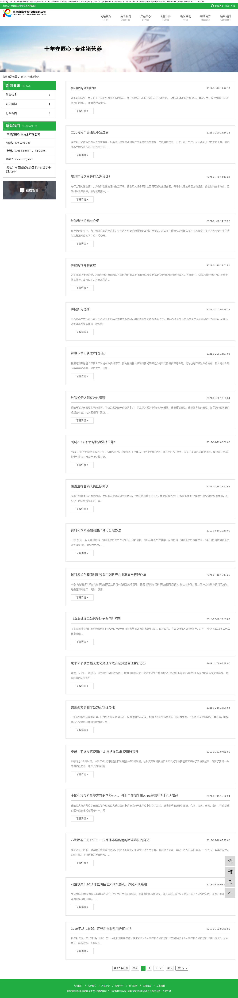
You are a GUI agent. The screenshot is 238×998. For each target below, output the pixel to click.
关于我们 (125, 18)
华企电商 (167, 991)
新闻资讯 (185, 18)
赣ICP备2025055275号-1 (139, 991)
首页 (135, 968)
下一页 (158, 968)
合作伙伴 (165, 18)
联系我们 (225, 18)
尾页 (169, 968)
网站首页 (106, 18)
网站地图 (219, 6)
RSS (227, 6)
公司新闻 (11, 103)
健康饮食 (11, 94)
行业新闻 (11, 113)
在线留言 (205, 18)
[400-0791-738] (230, 861)
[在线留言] (230, 882)
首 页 (24, 76)
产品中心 (145, 18)
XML (233, 6)
